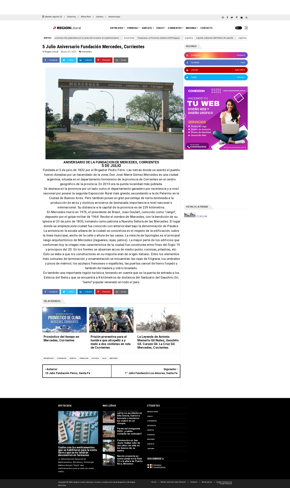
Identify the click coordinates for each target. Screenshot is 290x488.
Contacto (206, 28)
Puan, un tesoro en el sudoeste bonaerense (247, 38)
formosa (151, 435)
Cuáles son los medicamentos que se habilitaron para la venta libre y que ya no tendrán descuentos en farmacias (77, 451)
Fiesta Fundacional (224, 482)
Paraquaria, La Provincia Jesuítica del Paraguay (136, 38)
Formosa (132, 28)
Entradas (156, 465)
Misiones (191, 28)
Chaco (160, 28)
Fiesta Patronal (226, 484)
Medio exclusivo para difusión (173, 482)
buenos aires (152, 411)
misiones (151, 439)
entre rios (151, 425)
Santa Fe (147, 28)
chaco (150, 416)
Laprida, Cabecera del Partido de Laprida (192, 38)
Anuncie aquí (114, 17)
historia (95, 358)
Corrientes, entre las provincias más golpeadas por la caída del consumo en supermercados (55, 38)
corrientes (61, 358)
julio (104, 358)
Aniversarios (207, 482)
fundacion (84, 358)
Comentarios (159, 467)
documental (107, 38)
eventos (73, 358)
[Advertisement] (145, 7)
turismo (150, 448)
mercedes (87, 51)
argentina (167, 38)
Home (153, 482)
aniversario (49, 358)
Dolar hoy (71, 17)
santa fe (150, 444)
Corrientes (175, 28)
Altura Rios (86, 17)
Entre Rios (116, 28)
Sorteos (99, 17)
